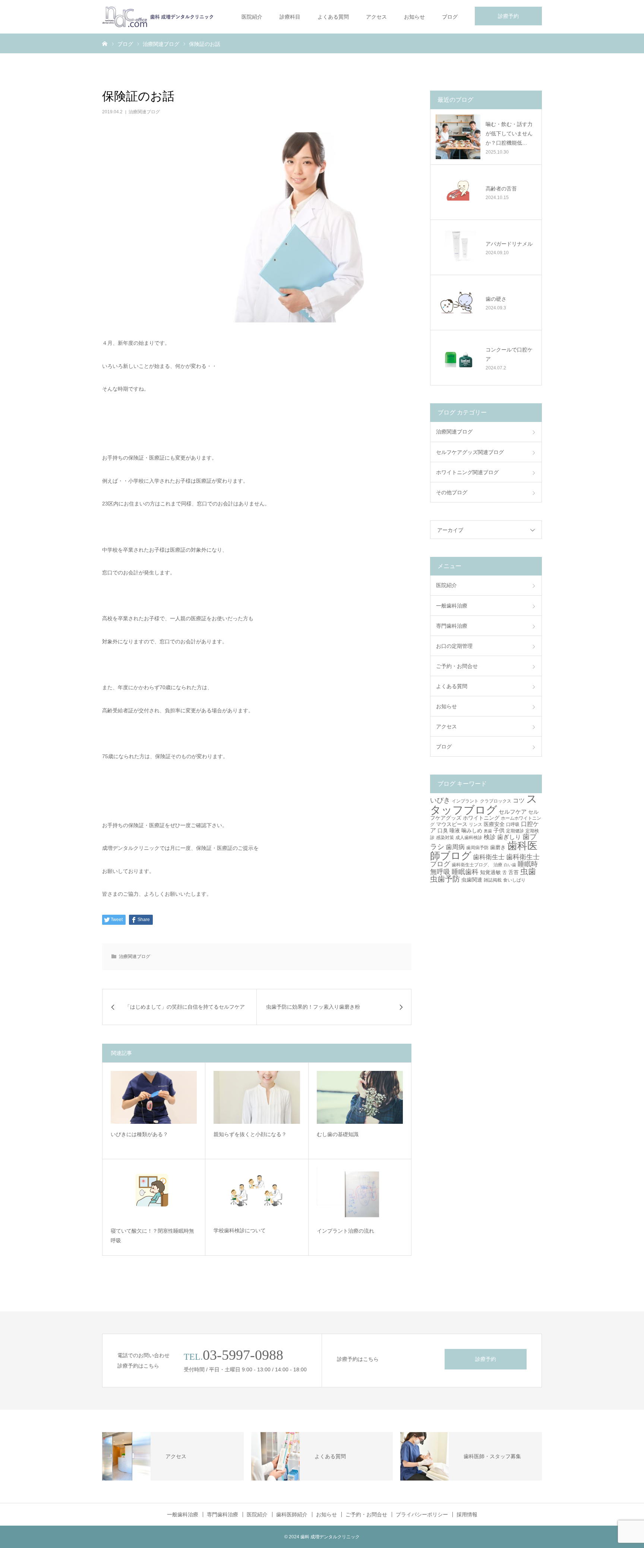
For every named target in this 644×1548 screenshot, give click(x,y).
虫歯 (528, 871)
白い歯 (510, 865)
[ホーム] (104, 43)
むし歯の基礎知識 (338, 1134)
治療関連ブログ (144, 111)
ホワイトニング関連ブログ (467, 472)
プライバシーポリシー (422, 1514)
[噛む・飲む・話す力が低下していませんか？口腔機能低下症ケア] (458, 136)
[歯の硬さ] (458, 302)
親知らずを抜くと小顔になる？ (250, 1134)
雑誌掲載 (493, 880)
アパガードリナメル (509, 244)
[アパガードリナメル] (458, 247)
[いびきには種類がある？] (154, 1097)
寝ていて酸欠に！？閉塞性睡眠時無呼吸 (152, 1236)
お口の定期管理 (454, 646)
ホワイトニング (481, 818)
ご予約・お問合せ (457, 666)
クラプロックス (495, 801)
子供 (499, 830)
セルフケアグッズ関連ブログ (470, 452)
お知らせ (414, 17)
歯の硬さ (496, 299)
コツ (519, 800)
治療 (497, 864)
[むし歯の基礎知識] (360, 1097)
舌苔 (513, 872)
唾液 (454, 830)
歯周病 (455, 847)
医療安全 (494, 824)
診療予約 (508, 16)
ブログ (450, 17)
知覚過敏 (490, 872)
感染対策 (445, 837)
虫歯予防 (445, 879)
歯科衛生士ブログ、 (472, 864)
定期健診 (515, 830)
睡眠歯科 (465, 872)
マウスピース (451, 824)
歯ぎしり (509, 836)
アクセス (376, 17)
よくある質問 (333, 17)
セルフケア (513, 811)
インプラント (465, 801)
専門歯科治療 (451, 626)
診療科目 (290, 17)
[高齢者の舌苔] (458, 192)
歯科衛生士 (489, 857)
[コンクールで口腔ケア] (458, 357)
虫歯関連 (471, 880)
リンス (475, 824)
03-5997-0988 (243, 1355)
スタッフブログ (483, 804)
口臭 (443, 830)
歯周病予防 (477, 847)
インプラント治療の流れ (345, 1231)
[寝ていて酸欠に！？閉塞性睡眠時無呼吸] (154, 1193)
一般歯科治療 (451, 606)
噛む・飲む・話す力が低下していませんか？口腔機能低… (509, 133)
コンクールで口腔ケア (509, 354)
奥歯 (488, 831)
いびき (440, 800)
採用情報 (467, 1514)
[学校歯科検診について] (257, 1193)
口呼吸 (513, 824)
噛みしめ (471, 830)
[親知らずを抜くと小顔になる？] (257, 1097)
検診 (490, 836)
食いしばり (514, 880)
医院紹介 (252, 17)
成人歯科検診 (468, 837)
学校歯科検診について (240, 1230)
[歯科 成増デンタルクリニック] (158, 17)
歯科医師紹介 (291, 1514)
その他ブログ (451, 492)
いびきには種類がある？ (139, 1134)
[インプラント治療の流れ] (360, 1193)
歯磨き (498, 847)
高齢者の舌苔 (501, 189)
